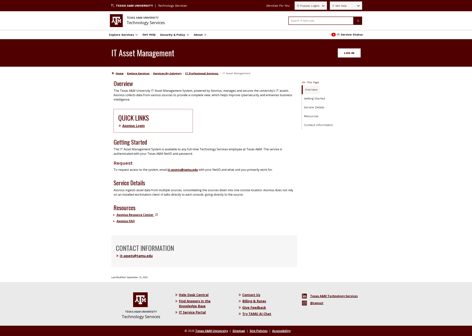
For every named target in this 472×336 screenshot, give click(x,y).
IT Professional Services (202, 73)
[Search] (358, 21)
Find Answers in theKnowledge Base (195, 303)
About (198, 34)
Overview (311, 89)
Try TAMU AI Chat (256, 314)
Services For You (277, 5)
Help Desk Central (194, 295)
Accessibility (281, 331)
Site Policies (259, 331)
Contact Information (318, 125)
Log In (349, 53)
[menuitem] (119, 73)
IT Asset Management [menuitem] (236, 73)
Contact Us (251, 295)
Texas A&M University (134, 5)
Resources (311, 116)
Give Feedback (254, 307)
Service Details (314, 107)
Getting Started (314, 98)
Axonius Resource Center (137, 215)
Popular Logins (310, 5)
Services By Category (167, 73)
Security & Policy (172, 34)
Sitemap (238, 331)
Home (120, 73)
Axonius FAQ (126, 221)
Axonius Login (133, 125)
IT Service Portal (192, 312)
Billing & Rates (254, 301)
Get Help (341, 5)
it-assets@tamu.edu (183, 170)
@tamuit (316, 303)
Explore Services (121, 34)
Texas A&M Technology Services (334, 296)
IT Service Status (347, 35)
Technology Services (172, 5)
